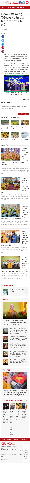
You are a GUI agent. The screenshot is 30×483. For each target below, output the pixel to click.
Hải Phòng (26, 454)
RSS (19, 441)
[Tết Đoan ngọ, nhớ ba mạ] (5, 135)
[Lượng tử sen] (25, 122)
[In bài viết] (2, 51)
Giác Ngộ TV (15, 439)
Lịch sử (13, 13)
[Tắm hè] (15, 135)
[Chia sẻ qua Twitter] (2, 40)
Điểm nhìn (22, 7)
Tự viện (17, 10)
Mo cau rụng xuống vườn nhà (4, 128)
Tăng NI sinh (25, 452)
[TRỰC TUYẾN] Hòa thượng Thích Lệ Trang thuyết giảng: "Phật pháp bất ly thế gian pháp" (15, 322)
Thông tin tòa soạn (23, 439)
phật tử (26, 450)
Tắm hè (13, 139)
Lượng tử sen (24, 127)
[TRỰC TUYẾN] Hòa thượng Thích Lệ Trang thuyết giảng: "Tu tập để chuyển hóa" (18, 361)
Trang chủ (4, 7)
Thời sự (9, 7)
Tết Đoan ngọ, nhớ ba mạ (5, 140)
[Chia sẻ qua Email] (2, 47)
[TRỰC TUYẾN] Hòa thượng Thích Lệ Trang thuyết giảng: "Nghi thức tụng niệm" (18, 345)
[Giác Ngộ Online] (9, 443)
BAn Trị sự (26, 445)
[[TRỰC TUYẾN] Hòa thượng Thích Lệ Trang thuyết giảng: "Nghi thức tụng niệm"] (5, 346)
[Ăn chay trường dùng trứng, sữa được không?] (19, 406)
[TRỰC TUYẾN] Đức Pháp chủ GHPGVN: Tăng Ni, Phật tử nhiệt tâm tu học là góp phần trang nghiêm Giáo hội (18, 331)
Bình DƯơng (26, 460)
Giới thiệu (26, 458)
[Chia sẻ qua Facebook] (2, 36)
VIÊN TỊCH (21, 450)
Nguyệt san (9, 439)
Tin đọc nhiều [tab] (8, 286)
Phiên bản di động (13, 441)
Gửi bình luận (23, 114)
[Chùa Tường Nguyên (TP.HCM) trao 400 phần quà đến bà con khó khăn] (10, 236)
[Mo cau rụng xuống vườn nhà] (5, 122)
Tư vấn (8, 10)
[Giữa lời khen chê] (25, 135)
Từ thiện (18, 13)
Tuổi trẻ (13, 10)
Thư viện (6, 370)
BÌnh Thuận (26, 456)
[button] (25, 418)
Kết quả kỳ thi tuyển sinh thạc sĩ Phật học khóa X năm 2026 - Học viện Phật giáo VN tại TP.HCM (12, 422)
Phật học (4, 10)
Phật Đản (20, 454)
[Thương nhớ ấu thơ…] (15, 122)
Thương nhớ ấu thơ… (14, 127)
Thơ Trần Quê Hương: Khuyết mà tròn (18, 290)
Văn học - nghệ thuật (6, 11)
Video (18, 7)
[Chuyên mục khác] (27, 13)
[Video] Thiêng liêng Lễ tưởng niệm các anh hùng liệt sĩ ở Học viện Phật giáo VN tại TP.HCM (18, 338)
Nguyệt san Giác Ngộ (6, 13)
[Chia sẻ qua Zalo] (2, 44)
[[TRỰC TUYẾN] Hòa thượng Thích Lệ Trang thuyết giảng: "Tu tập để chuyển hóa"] (5, 362)
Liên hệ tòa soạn (4, 441)
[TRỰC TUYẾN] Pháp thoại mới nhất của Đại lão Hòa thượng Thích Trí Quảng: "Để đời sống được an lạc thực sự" (18, 354)
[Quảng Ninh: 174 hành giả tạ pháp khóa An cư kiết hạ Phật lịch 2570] (10, 183)
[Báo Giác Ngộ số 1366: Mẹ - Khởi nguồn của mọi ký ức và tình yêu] (6, 406)
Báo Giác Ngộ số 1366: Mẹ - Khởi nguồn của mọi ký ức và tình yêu (5, 416)
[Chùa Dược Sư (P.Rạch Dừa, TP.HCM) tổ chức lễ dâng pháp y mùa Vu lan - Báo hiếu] (10, 210)
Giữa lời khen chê (24, 140)
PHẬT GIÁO (26, 448)
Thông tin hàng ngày (12, 401)
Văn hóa (14, 7)
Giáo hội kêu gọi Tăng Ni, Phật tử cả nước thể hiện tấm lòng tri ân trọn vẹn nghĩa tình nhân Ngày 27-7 (15, 393)
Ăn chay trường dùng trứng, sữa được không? (18, 414)
